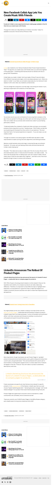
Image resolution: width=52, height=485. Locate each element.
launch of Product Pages (10, 312)
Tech (48, 477)
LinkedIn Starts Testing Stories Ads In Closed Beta (22, 304)
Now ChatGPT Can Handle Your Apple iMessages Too (15, 237)
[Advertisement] (25, 45)
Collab (5, 68)
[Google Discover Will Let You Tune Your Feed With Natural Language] (4, 252)
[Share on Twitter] (12, 164)
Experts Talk (44, 477)
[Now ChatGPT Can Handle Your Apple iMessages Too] (4, 237)
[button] (2, 3)
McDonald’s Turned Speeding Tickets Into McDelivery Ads (15, 259)
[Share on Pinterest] (25, 164)
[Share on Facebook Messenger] (31, 164)
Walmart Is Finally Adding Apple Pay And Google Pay (15, 230)
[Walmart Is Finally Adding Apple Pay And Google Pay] (4, 230)
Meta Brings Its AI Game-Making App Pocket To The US (16, 244)
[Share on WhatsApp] (38, 164)
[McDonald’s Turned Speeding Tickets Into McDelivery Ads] (4, 259)
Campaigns (35, 477)
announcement (16, 386)
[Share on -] (10, 20)
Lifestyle (40, 477)
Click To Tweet (41, 379)
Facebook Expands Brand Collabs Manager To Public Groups (24, 61)
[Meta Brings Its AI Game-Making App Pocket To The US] (4, 244)
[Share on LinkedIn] (18, 164)
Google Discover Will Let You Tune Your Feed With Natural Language (15, 252)
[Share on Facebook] (44, 164)
